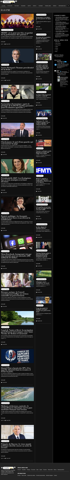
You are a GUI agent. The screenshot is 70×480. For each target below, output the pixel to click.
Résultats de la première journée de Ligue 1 (43, 37)
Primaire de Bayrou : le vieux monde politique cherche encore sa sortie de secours (16, 446)
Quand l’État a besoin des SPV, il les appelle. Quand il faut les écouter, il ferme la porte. (16, 370)
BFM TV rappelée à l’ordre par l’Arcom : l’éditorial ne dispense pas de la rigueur (43, 180)
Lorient (56, 49)
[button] (68, 6)
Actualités (9, 5)
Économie (23, 5)
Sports (34, 5)
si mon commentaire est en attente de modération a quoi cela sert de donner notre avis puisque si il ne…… (62, 24)
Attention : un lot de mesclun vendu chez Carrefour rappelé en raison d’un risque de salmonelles (42, 67)
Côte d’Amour (58, 43)
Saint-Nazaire (58, 44)
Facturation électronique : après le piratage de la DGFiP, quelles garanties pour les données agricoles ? (17, 106)
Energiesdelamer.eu (59, 56)
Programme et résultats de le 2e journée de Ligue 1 (43, 18)
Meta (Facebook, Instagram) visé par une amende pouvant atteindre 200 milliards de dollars (16, 256)
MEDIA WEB (58, 71)
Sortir (29, 5)
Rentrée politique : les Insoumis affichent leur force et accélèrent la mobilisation (15, 218)
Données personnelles (40, 475)
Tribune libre (48, 5)
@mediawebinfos (64, 71)
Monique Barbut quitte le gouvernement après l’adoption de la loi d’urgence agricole (43, 255)
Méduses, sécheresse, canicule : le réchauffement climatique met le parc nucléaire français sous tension (16, 408)
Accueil (19, 475)
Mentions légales (49, 475)
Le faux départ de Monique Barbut (41, 227)
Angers (56, 46)
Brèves (54, 5)
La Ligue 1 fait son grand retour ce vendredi (43, 95)
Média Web (57, 41)
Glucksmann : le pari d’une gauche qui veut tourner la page (17, 143)
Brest (56, 51)
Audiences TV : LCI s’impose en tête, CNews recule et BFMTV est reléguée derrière (43, 123)
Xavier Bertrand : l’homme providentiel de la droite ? (17, 68)
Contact (55, 475)
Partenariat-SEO (62, 5)
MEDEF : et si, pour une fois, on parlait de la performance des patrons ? (17, 33)
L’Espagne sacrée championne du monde (42, 282)
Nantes (56, 48)
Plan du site (24, 475)
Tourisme (41, 5)
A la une (3, 5)
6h (68, 70)
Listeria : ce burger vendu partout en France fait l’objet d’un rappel (43, 152)
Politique (17, 5)
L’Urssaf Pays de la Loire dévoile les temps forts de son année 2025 (43, 208)
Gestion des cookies (31, 475)
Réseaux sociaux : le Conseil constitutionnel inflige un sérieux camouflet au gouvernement (15, 294)
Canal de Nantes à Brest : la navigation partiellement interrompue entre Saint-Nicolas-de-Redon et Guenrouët (17, 332)
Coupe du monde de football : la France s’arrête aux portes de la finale (43, 310)
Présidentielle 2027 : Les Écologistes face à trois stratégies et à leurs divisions (16, 180)
